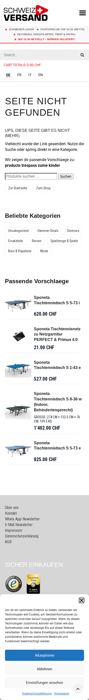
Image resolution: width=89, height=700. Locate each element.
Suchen (65, 176)
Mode (44, 251)
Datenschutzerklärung (37, 693)
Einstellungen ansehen (44, 682)
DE (8, 75)
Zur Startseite (17, 188)
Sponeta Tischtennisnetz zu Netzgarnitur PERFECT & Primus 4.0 (57, 334)
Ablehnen (44, 669)
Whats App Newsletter (22, 519)
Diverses (73, 231)
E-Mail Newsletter (19, 524)
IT (29, 75)
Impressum (61, 693)
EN (40, 75)
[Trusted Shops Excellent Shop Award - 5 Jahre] (33, 584)
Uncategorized (18, 231)
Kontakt (11, 513)
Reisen (37, 241)
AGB (8, 541)
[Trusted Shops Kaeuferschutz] (13, 583)
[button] (81, 600)
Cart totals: (22, 65)
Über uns (12, 507)
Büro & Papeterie (19, 251)
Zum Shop (43, 188)
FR (19, 75)
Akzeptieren (44, 655)
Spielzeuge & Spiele (64, 241)
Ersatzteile (15, 241)
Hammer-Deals (48, 231)
